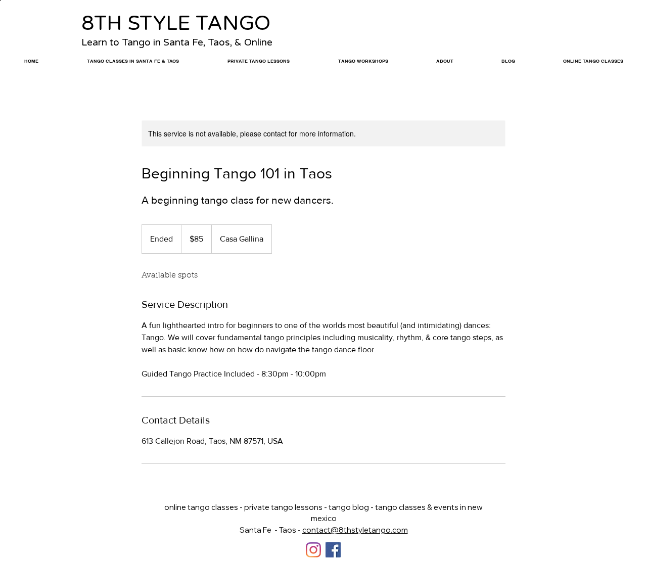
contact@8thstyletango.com (355, 530)
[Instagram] (313, 549)
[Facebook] (333, 549)
